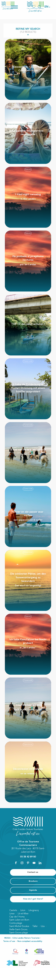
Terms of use (9, 941)
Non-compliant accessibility (29, 941)
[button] (46, 6)
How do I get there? (33, 899)
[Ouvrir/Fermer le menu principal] (18, 7)
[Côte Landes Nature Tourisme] (35, 6)
